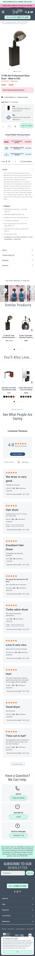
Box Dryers (25, 22)
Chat (18, 816)
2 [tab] (16, 349)
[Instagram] (17, 892)
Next (32, 330)
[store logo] (17, 10)
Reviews (5, 265)
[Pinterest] (20, 892)
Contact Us (18, 835)
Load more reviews (17, 764)
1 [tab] (14, 349)
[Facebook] (14, 892)
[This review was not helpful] (27, 629)
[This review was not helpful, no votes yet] (27, 494)
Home (3, 22)
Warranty (5, 260)
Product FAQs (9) (8, 255)
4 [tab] (20, 349)
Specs (4, 250)
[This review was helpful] (23, 629)
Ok (17, 952)
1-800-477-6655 (18, 798)
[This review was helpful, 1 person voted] (23, 494)
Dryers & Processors (11, 22)
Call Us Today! (17, 17)
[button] (2, 293)
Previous (3, 330)
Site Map (4, 929)
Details (4, 170)
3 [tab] (18, 349)
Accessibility (30, 929)
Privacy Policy (11, 929)
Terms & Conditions (20, 929)
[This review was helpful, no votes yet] (23, 720)
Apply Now (27, 148)
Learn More (27, 141)
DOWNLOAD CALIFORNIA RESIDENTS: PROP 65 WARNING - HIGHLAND (18, 238)
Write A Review (17, 454)
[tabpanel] (17, 207)
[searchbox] (10, 462)
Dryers (19, 22)
